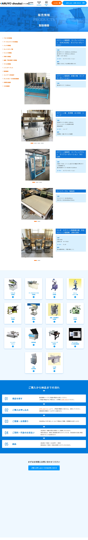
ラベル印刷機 (7, 64)
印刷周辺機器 (7, 82)
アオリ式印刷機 (8, 38)
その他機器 (7, 86)
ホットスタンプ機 (8, 49)
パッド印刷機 (7, 45)
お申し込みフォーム (44, 409)
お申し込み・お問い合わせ (75, 3)
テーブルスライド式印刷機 (11, 42)
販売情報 (30, 3)
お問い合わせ (65, 399)
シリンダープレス (8, 67)
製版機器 (6, 71)
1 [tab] (33, 182)
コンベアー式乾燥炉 (9, 75)
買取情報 (39, 3)
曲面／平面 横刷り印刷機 (10, 60)
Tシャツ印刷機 (8, 53)
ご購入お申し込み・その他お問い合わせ (44, 468)
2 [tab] (37, 182)
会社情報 (46, 3)
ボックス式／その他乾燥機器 (11, 78)
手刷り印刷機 (7, 56)
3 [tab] (40, 182)
